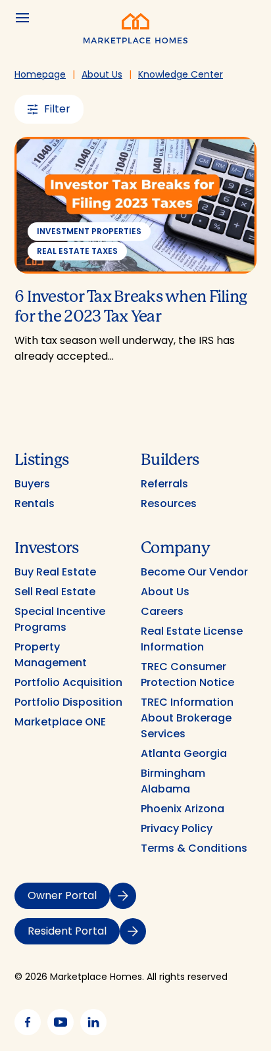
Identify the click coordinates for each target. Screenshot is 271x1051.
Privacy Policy (176, 828)
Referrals (164, 483)
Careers (162, 611)
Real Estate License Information (192, 638)
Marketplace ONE (60, 721)
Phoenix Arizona (182, 808)
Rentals (34, 503)
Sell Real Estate (54, 591)
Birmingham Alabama (173, 781)
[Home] (135, 39)
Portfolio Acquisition (68, 682)
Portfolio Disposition (68, 702)
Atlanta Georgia (184, 753)
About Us (165, 591)
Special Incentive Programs (59, 619)
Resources (169, 503)
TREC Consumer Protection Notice (187, 674)
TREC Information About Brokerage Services (187, 718)
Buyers (32, 483)
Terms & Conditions (194, 848)
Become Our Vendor (194, 571)
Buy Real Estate (55, 571)
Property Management (50, 654)
